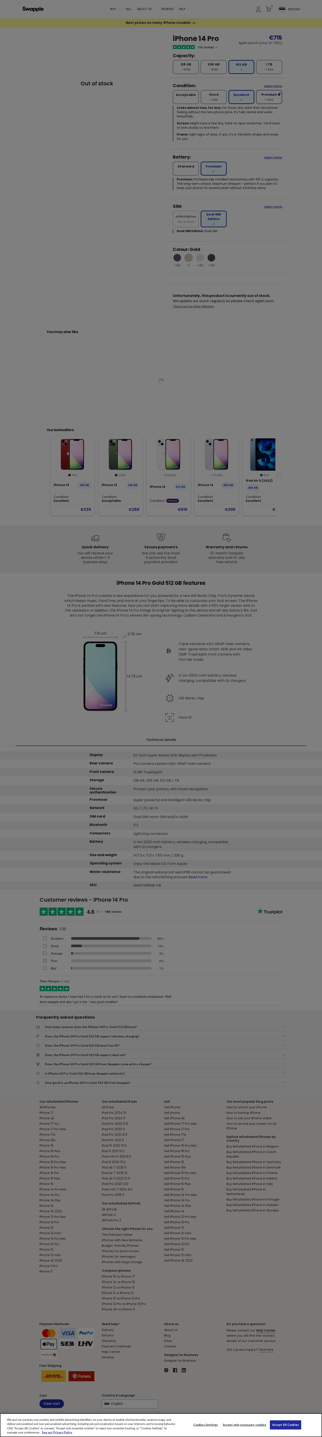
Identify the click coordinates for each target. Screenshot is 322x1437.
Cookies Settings (205, 1424)
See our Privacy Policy (57, 1432)
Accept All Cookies (285, 1424)
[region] (161, 1425)
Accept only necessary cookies (244, 1424)
